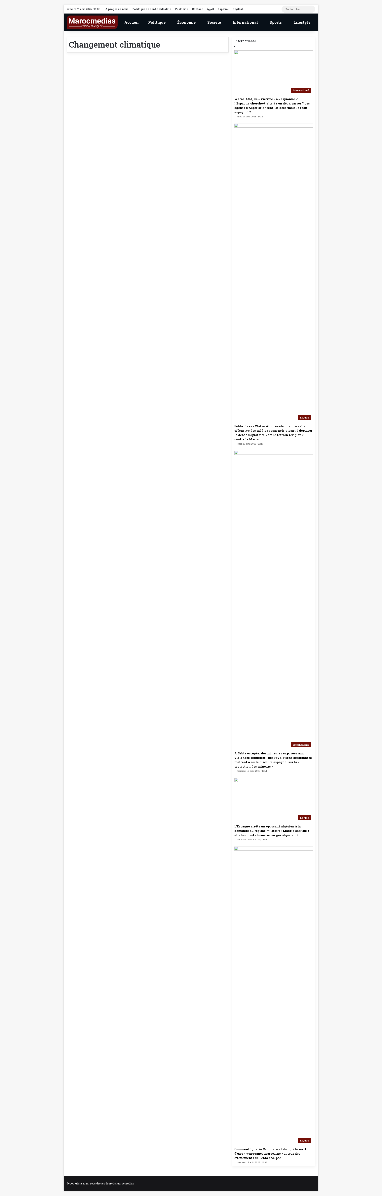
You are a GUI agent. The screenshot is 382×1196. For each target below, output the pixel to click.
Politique (156, 22)
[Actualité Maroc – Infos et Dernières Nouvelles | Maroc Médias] (92, 22)
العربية (210, 9)
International (245, 22)
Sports (275, 22)
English (238, 9)
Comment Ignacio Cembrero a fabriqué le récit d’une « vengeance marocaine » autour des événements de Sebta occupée (270, 1153)
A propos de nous (116, 9)
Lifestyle (301, 22)
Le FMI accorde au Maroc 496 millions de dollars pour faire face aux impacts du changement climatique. (104, 88)
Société (213, 22)
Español (223, 9)
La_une (79, 67)
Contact (197, 9)
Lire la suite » (87, 189)
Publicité (181, 9)
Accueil (131, 22)
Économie (186, 22)
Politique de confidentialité (151, 9)
